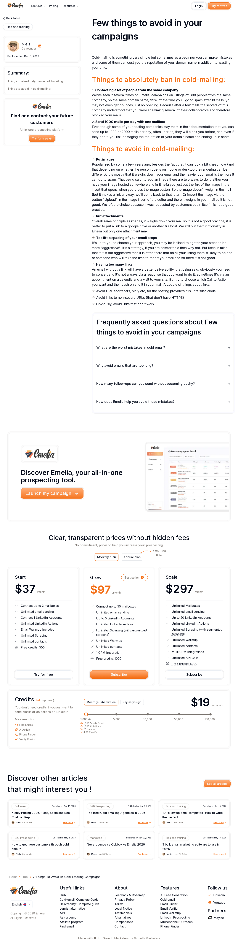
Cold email (167, 899)
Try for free (219, 6)
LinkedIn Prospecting (175, 917)
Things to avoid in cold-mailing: (29, 89)
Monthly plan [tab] (106, 557)
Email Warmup (170, 913)
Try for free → (42, 138)
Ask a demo (68, 917)
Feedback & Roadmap (130, 895)
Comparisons (124, 922)
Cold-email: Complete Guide (79, 899)
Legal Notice (123, 908)
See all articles (217, 784)
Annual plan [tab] (133, 556)
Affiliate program (71, 922)
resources (68, 5)
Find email (67, 926)
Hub (63, 895)
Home (13, 877)
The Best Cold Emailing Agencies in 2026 (116, 813)
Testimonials (123, 913)
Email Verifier (169, 908)
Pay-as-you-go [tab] (132, 702)
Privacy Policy (125, 899)
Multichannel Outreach (176, 922)
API (62, 913)
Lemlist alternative (72, 908)
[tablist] (119, 557)
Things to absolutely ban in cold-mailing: (35, 81)
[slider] (86, 714)
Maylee (219, 918)
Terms (119, 904)
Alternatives (123, 917)
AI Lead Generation (174, 895)
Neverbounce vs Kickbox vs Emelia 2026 (116, 844)
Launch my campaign (48, 493)
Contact (120, 926)
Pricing (53, 5)
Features (36, 5)
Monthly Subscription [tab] (101, 702)
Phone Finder (169, 926)
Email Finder (169, 904)
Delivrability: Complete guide (79, 904)
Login (199, 6)
